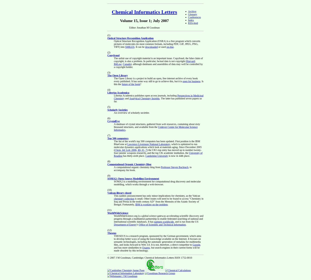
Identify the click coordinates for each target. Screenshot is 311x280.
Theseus (111, 233)
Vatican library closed (119, 192)
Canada (127, 64)
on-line (170, 47)
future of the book (131, 84)
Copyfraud (113, 55)
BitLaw (118, 64)
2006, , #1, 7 (131, 150)
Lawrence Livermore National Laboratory (148, 144)
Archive (192, 11)
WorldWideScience (117, 213)
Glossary (192, 14)
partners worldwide (164, 221)
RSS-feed (193, 23)
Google (196, 244)
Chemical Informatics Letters (144, 12)
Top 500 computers (117, 138)
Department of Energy (125, 224)
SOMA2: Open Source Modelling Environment (133, 178)
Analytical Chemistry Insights (144, 98)
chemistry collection (124, 198)
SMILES (129, 47)
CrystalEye (113, 121)
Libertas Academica (118, 92)
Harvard (190, 61)
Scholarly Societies (117, 109)
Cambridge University (156, 156)
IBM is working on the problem (151, 204)
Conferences (194, 17)
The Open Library (117, 75)
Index (191, 20)
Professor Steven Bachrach (174, 167)
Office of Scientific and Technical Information (162, 224)
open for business (191, 81)
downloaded (151, 47)
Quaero (146, 247)
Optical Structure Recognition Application (130, 38)
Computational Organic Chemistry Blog (129, 164)
